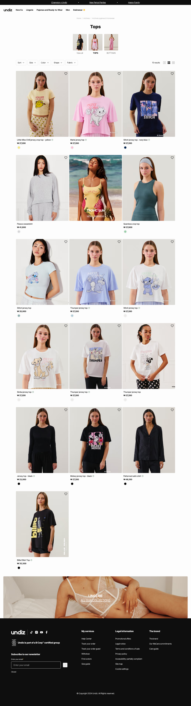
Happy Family (134, 2)
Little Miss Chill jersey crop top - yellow (34, 140)
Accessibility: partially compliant (128, 659)
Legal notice (120, 644)
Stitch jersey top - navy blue (135, 140)
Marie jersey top (77, 140)
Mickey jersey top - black (81, 476)
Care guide (153, 649)
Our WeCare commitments (160, 644)
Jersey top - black (25, 476)
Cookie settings (121, 669)
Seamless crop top (131, 224)
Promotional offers (123, 638)
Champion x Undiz (59, 2)
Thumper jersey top (79, 308)
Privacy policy (121, 654)
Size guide (86, 664)
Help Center (87, 638)
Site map (119, 664)
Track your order (88, 644)
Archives (86, 18)
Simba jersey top (24, 392)
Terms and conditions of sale (127, 649)
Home (79, 18)
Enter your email (17, 659)
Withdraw (86, 654)
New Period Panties (97, 2)
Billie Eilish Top (23, 560)
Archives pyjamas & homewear (103, 18)
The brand (153, 638)
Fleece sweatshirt (25, 224)
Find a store (86, 659)
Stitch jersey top (24, 308)
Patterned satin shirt (132, 476)
